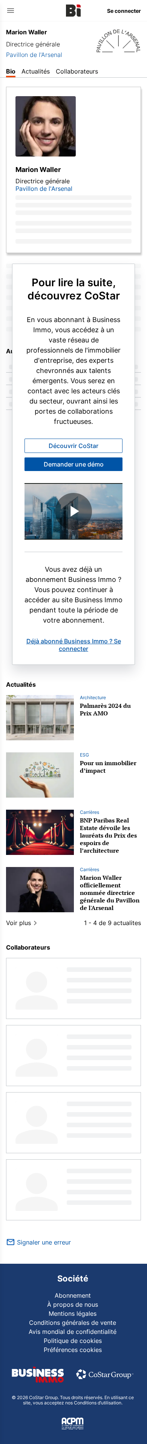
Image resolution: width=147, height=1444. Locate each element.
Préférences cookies (73, 1349)
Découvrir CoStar (73, 446)
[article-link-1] (40, 775)
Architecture (93, 697)
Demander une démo (74, 464)
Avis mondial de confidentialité (72, 1331)
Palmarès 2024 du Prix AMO (105, 709)
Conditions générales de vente (72, 1322)
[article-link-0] (40, 717)
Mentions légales (72, 1313)
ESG (84, 755)
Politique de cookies (73, 1340)
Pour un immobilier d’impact (108, 767)
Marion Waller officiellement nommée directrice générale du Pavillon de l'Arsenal (109, 892)
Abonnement (73, 1295)
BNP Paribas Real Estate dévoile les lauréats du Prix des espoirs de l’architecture (108, 835)
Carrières (89, 812)
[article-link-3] (40, 889)
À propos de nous (72, 1304)
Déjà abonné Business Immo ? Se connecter (73, 644)
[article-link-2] (40, 832)
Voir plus (18, 923)
